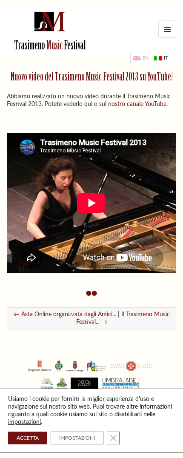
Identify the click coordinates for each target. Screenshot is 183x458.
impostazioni (24, 422)
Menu (167, 29)
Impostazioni (77, 438)
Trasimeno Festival (50, 46)
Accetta (28, 438)
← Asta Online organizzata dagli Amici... (65, 315)
